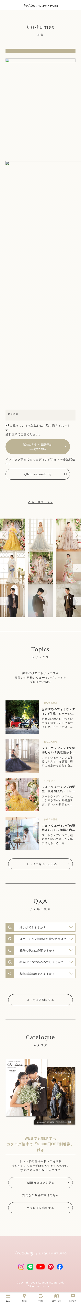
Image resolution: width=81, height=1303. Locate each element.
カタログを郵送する (40, 1208)
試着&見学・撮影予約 (37, 447)
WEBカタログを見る (41, 1182)
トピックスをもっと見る (40, 864)
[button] (4, 535)
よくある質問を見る (40, 1000)
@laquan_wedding (38, 474)
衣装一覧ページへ (40, 502)
